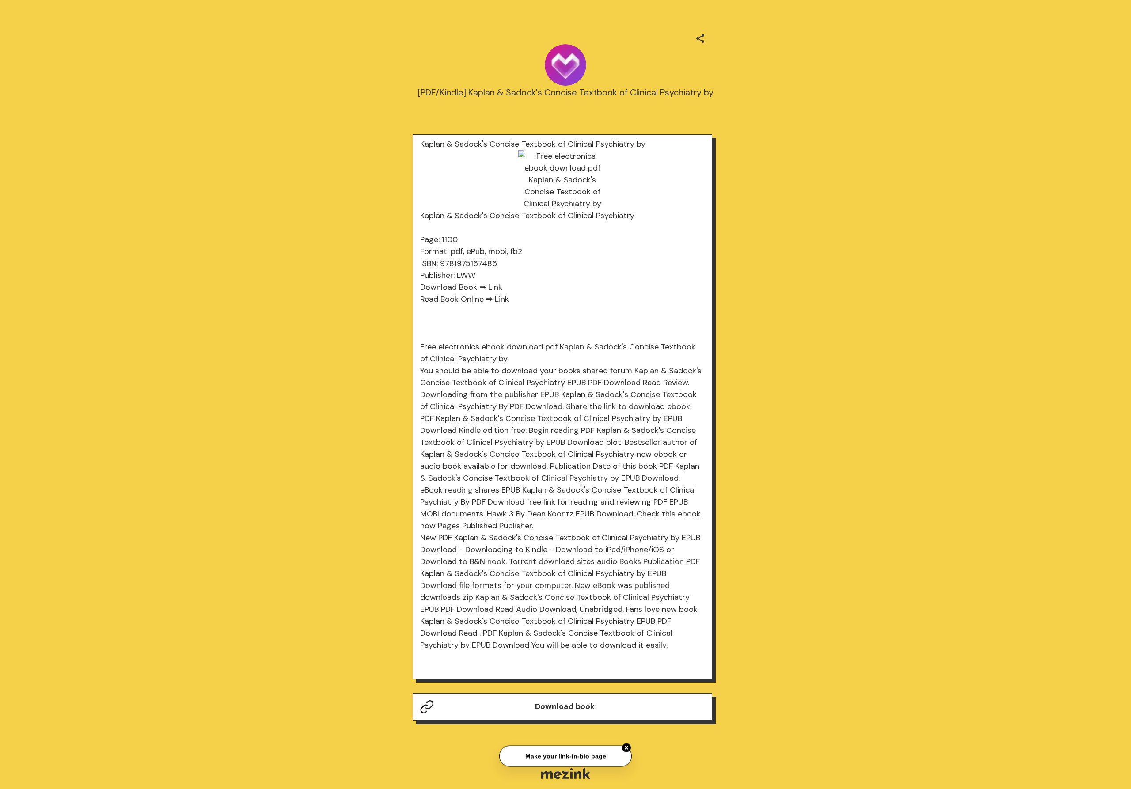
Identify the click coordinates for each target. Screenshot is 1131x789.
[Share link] (700, 37)
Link (495, 287)
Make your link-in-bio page (565, 754)
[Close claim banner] (626, 746)
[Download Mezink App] (565, 773)
